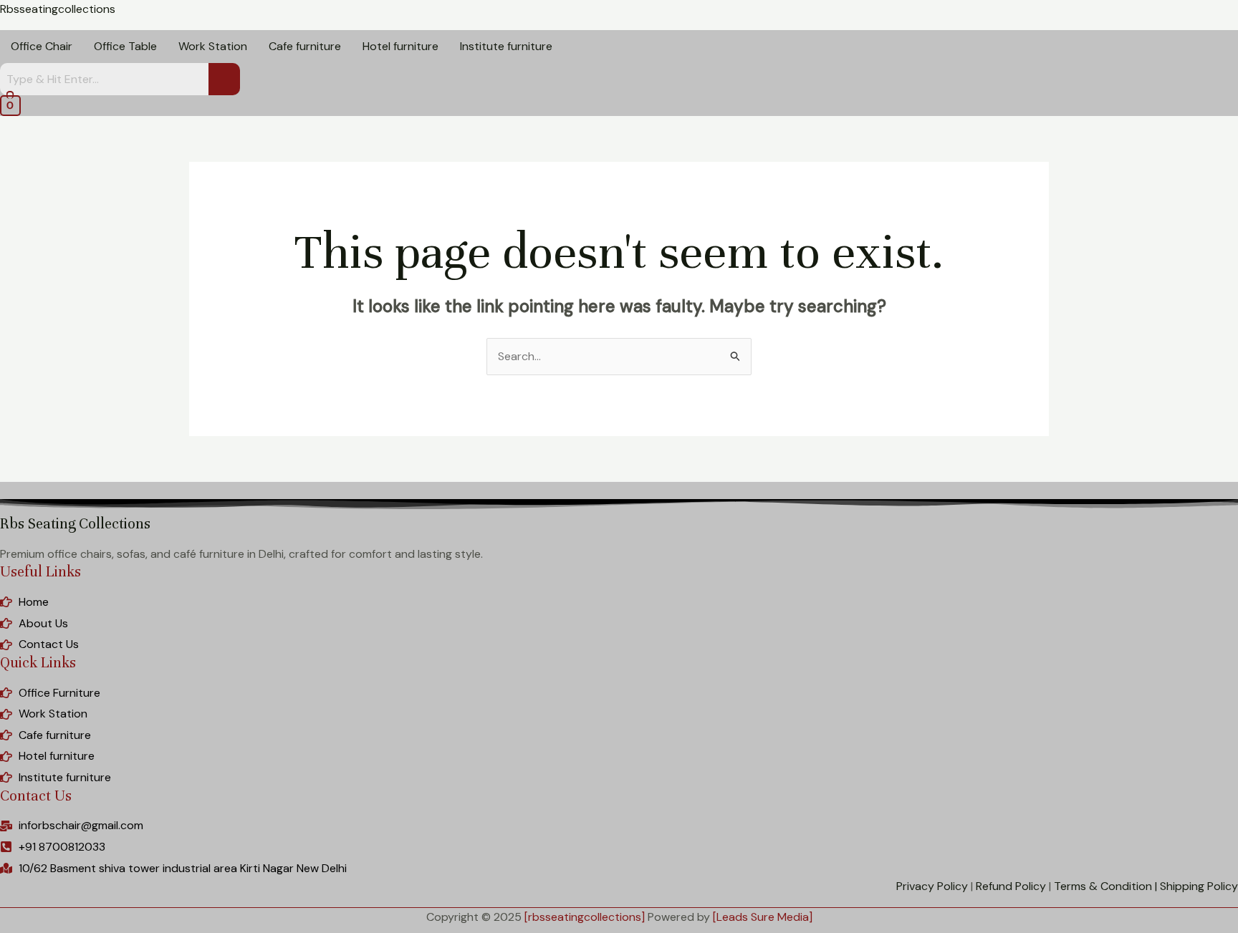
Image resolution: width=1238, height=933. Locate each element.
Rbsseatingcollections (57, 8)
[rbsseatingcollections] (584, 916)
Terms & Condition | (1105, 886)
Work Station (212, 46)
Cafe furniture (305, 46)
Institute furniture (506, 46)
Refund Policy (1011, 886)
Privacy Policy (932, 886)
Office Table (125, 46)
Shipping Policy (1199, 886)
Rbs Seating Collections (75, 524)
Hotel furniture (400, 46)
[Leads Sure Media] (762, 916)
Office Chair (41, 46)
